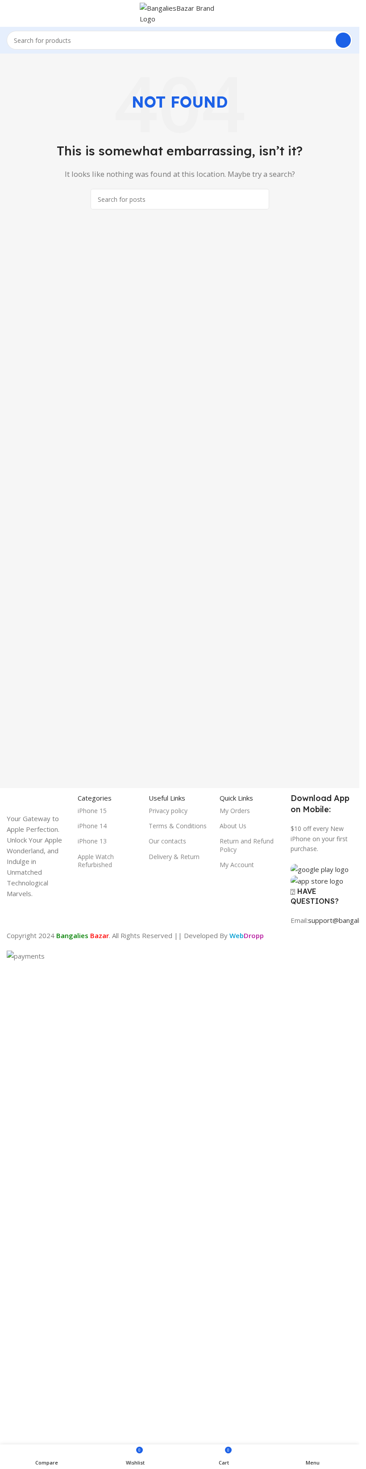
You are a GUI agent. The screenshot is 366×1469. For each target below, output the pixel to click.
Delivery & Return (174, 856)
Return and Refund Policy (247, 845)
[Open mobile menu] (10, 13)
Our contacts (167, 841)
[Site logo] (180, 12)
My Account (237, 864)
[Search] (343, 40)
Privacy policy (168, 810)
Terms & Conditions (178, 826)
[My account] (349, 13)
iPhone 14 (92, 826)
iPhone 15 (92, 810)
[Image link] (38, 1126)
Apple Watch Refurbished (96, 860)
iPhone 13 (92, 841)
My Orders (235, 810)
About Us (233, 826)
